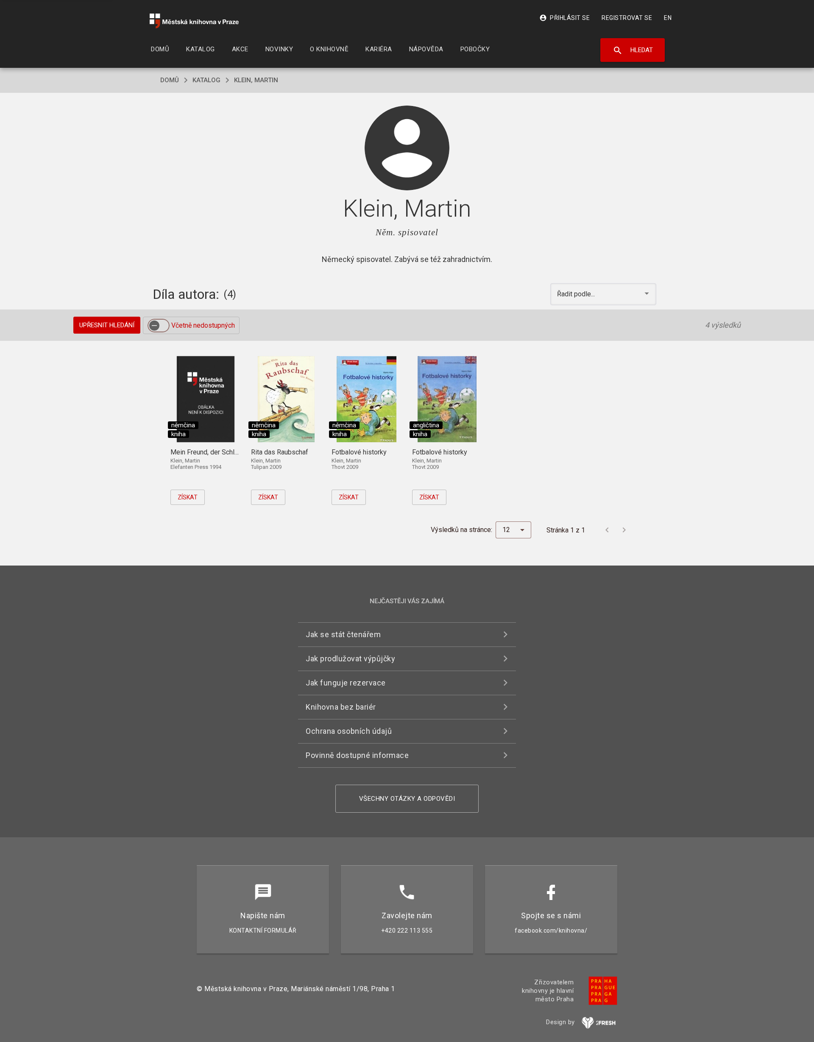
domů (169, 80)
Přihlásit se (564, 18)
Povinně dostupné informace (357, 755)
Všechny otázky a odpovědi (407, 798)
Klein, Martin (256, 80)
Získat (188, 497)
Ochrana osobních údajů (349, 731)
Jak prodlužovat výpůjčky (350, 658)
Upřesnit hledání (106, 325)
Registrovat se (627, 17)
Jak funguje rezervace (346, 682)
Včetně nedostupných (203, 325)
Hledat (633, 50)
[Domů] (194, 21)
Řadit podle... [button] (577, 294)
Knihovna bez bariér (341, 706)
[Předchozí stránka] (607, 529)
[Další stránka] (624, 529)
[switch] (159, 325)
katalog (206, 80)
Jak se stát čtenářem (343, 634)
